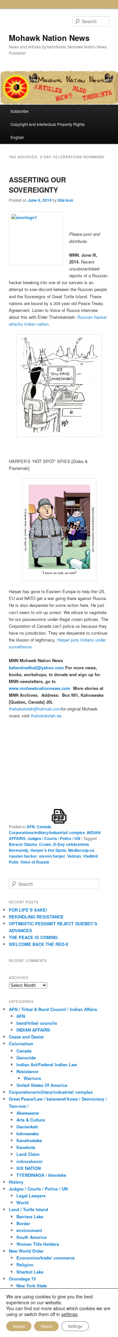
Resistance (27, 1071)
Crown (45, 844)
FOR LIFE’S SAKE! (28, 910)
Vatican (74, 856)
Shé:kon (65, 200)
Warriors (32, 1078)
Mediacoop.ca (81, 850)
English (17, 137)
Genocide (26, 1057)
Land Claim (28, 1154)
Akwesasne (27, 1113)
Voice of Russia (34, 862)
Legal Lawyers (31, 1195)
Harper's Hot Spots (48, 850)
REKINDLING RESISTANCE (36, 917)
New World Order (26, 1251)
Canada (44, 827)
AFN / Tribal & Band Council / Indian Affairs (53, 1009)
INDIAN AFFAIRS (33, 1030)
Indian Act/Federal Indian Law (46, 1064)
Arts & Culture (30, 1120)
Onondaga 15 (22, 1279)
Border (23, 1223)
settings (69, 1314)
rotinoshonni (29, 1161)
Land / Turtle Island (28, 1209)
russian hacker (23, 856)
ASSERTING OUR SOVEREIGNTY (37, 185)
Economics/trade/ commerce (45, 1258)
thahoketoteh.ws (46, 715)
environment (29, 1230)
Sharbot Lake (29, 1272)
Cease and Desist (26, 1037)
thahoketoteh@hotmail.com (35, 709)
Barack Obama (23, 844)
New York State (31, 1285)
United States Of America (41, 1085)
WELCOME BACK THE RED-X (39, 944)
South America (31, 1237)
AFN (31, 827)
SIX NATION (28, 1168)
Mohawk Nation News (49, 37)
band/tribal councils (36, 1023)
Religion (24, 1264)
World (22, 1202)
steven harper (52, 856)
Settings (75, 1326)
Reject (46, 1326)
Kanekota (25, 1147)
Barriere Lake (29, 1216)
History (16, 1182)
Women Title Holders (37, 1244)
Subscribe (19, 111)
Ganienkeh (27, 1126)
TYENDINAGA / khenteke (41, 1175)
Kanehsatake (29, 1140)
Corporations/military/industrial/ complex (47, 832)
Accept (19, 1326)
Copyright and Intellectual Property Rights (47, 124)
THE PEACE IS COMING (33, 937)
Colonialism (21, 1043)
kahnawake (27, 1133)
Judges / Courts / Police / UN (54, 838)
